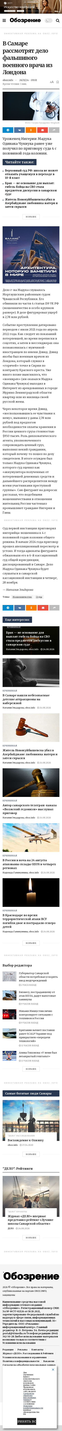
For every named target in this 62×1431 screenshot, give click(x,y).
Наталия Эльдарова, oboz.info (22, 649)
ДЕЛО (11, 1228)
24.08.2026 (48, 649)
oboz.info (8, 80)
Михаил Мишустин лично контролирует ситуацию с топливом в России (36, 1014)
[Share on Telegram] (8, 130)
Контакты (37, 1349)
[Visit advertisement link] (31, 7)
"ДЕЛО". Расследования (21, 1136)
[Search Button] (57, 20)
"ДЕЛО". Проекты (17, 1212)
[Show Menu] (4, 20)
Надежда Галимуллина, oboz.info (21, 872)
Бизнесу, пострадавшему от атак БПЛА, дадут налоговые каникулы (37, 996)
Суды (39, 597)
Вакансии (48, 1361)
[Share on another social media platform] (54, 130)
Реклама (22, 1349)
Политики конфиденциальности (33, 1407)
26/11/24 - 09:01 (28, 80)
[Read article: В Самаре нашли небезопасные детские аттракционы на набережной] (31, 672)
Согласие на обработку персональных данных (29, 1365)
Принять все (26, 1421)
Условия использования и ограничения (24, 1357)
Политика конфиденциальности (21, 1361)
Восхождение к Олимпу (26, 1140)
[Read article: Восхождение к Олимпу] (31, 1120)
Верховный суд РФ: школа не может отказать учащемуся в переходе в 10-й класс (31, 174)
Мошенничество (22, 597)
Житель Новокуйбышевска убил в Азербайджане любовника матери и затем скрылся (31, 203)
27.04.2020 (27, 1145)
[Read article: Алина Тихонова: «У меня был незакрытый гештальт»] (9, 1056)
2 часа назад (28, 985)
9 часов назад (29, 1004)
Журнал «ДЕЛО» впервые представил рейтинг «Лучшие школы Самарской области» (30, 1219)
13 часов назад (30, 1060)
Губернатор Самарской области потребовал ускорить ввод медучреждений (38, 977)
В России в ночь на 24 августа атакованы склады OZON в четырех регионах (29, 864)
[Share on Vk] (19, 130)
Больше (31, 217)
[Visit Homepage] (25, 20)
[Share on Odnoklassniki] (31, 130)
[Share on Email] (42, 130)
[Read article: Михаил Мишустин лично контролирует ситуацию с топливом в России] (9, 1014)
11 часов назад (30, 1045)
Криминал (14, 627)
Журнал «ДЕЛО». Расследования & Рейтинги (28, 1353)
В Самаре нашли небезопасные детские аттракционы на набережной (26, 699)
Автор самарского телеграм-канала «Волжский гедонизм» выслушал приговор (30, 809)
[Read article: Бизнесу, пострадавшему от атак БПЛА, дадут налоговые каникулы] (9, 995)
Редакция (8, 1349)
